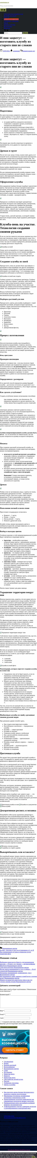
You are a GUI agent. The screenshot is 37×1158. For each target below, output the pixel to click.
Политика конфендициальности (15, 1118)
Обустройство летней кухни (13, 14)
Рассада (6, 17)
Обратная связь (9, 1116)
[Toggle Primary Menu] (3, 10)
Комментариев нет (28, 51)
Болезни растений (10, 16)
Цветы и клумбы (9, 24)
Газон (6, 23)
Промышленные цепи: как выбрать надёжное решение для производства (19, 1104)
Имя (2, 1011)
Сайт (1, 1018)
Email (2, 1014)
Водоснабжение (9, 1067)
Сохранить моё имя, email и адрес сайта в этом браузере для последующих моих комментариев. (17, 1022)
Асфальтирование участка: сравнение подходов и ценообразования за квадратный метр (20, 1107)
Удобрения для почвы (11, 21)
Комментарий (5, 994)
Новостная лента (9, 1077)
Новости (7, 28)
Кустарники (8, 26)
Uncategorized (8, 1061)
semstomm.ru (4, 2)
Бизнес (6, 1063)
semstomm (16, 51)
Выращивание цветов (11, 19)
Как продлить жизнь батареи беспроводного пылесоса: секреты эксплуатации (19, 1093)
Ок (33, 1157)
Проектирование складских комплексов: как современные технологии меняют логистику (19, 1100)
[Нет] (36, 1157)
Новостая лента (9, 1074)
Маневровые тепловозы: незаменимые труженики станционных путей (17, 1096)
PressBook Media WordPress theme (19, 1150)
